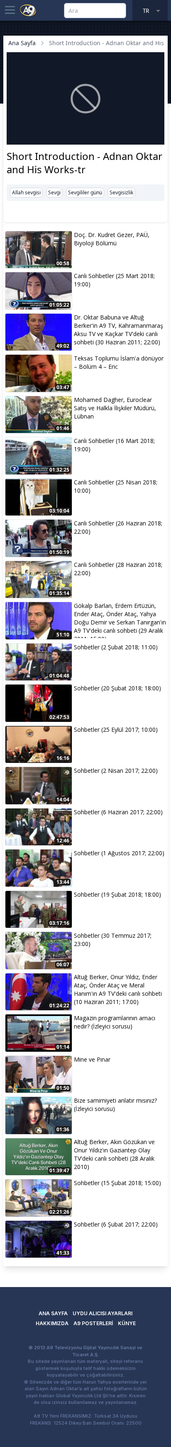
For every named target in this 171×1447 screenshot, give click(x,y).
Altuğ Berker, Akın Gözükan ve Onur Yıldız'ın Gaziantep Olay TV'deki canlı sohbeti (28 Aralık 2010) (114, 1154)
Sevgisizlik (121, 192)
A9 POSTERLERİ (93, 1323)
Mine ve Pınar (92, 1059)
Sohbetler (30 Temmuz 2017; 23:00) (112, 940)
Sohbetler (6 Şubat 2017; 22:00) (116, 1224)
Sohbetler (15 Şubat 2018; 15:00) (117, 1183)
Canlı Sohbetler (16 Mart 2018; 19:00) (114, 445)
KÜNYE (127, 1323)
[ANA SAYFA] (28, 10)
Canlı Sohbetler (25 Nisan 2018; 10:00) (115, 486)
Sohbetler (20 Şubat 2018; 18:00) (117, 688)
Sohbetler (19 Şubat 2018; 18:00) (117, 894)
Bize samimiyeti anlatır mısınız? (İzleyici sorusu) (115, 1104)
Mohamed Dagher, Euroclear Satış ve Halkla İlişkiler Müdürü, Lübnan (115, 408)
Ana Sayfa (22, 43)
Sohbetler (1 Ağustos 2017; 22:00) (119, 853)
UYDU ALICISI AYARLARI (102, 1313)
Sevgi (54, 192)
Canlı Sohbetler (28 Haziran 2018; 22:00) (118, 569)
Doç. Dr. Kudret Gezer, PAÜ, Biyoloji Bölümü (111, 239)
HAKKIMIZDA (52, 1323)
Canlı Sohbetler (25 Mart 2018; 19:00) (114, 280)
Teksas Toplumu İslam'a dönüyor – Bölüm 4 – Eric (119, 362)
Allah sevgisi (26, 192)
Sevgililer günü (85, 192)
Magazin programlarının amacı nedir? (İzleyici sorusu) (114, 1022)
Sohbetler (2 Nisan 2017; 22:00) (116, 770)
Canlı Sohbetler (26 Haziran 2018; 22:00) (118, 527)
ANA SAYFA (53, 1313)
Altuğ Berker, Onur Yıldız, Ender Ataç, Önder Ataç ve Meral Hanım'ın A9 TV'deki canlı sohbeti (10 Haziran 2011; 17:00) (118, 989)
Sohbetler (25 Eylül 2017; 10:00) (116, 729)
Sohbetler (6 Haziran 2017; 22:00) (118, 812)
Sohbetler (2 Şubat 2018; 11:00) (116, 647)
